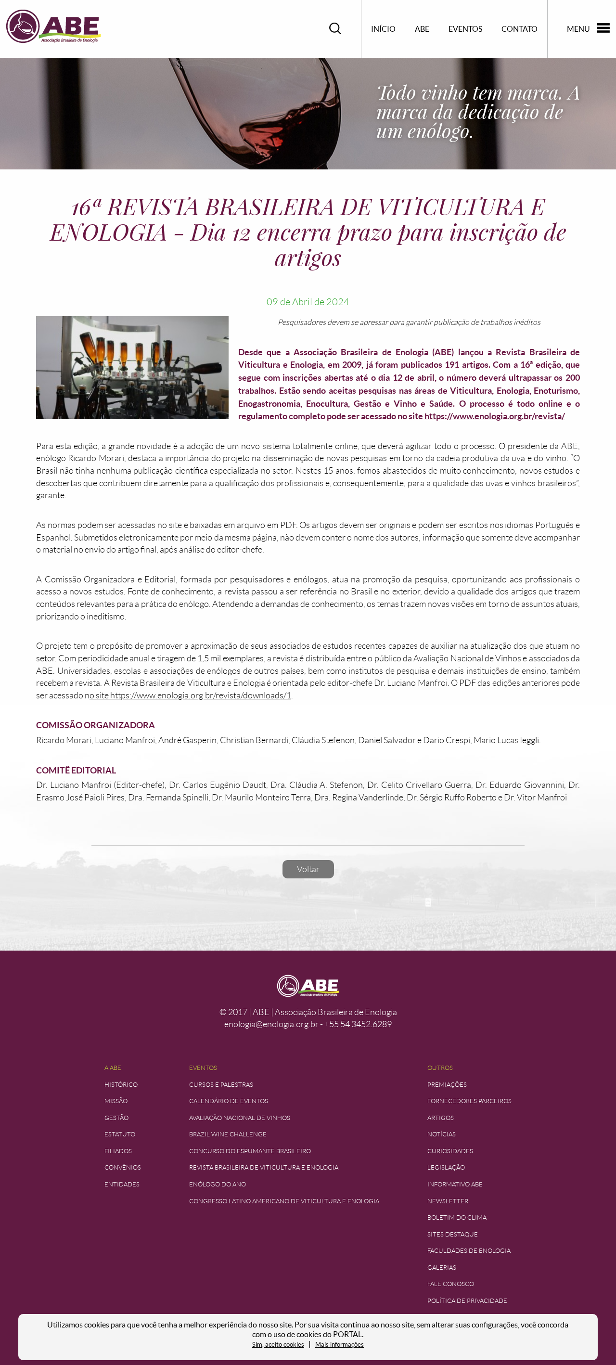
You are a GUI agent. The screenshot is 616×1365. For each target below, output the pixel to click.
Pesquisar (335, 29)
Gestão (116, 1117)
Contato (519, 29)
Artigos (440, 1117)
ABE (422, 29)
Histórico (121, 1084)
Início (383, 29)
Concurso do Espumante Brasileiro (250, 1151)
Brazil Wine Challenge (228, 1134)
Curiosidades (450, 1151)
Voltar (308, 869)
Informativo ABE (455, 1184)
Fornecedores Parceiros (469, 1101)
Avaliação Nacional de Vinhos (239, 1117)
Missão (116, 1101)
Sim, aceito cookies (278, 1344)
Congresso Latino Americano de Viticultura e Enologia (284, 1201)
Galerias (441, 1267)
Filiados (118, 1151)
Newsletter (447, 1201)
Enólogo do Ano (217, 1184)
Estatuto (119, 1134)
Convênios (122, 1167)
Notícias (441, 1134)
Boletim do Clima (457, 1217)
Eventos (465, 29)
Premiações (447, 1084)
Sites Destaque (452, 1234)
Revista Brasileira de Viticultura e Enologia (263, 1167)
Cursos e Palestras (221, 1084)
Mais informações (339, 1344)
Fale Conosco (450, 1284)
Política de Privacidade (467, 1300)
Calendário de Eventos (228, 1101)
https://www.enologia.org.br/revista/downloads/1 (200, 695)
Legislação (446, 1167)
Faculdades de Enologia (469, 1250)
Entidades (122, 1184)
